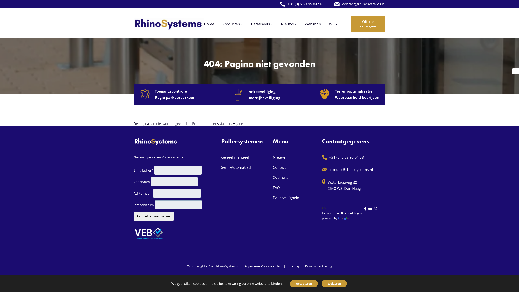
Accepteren (304, 284)
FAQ (276, 187)
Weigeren (334, 284)
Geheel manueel (235, 157)
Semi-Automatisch (236, 167)
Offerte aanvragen (368, 23)
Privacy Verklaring (318, 266)
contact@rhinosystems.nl (363, 4)
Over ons (280, 177)
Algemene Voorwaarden (263, 266)
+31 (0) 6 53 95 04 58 (305, 4)
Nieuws (279, 157)
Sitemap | (295, 266)
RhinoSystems (227, 266)
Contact (279, 167)
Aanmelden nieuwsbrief (154, 216)
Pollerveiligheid (286, 197)
